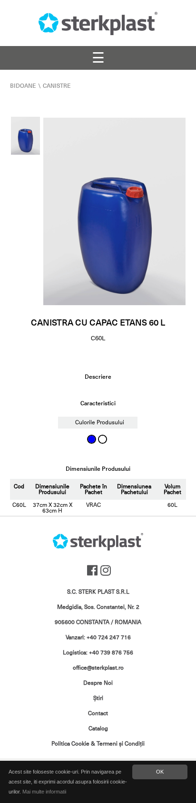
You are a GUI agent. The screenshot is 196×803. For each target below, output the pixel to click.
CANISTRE (57, 86)
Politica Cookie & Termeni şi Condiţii (98, 744)
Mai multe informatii (44, 791)
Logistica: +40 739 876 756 (98, 652)
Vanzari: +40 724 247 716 (98, 637)
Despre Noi (98, 683)
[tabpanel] (115, 211)
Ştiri (98, 698)
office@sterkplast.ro (98, 668)
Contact (98, 713)
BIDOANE (23, 86)
